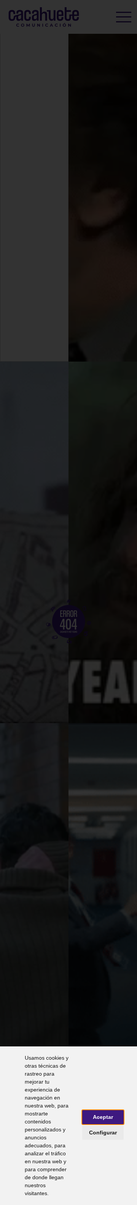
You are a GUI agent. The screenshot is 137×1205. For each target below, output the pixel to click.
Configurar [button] (103, 1132)
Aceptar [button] (103, 1117)
